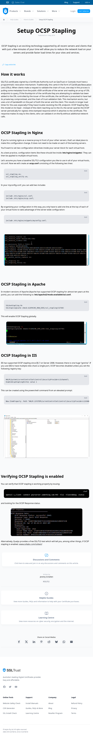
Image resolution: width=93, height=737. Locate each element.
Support (76, 2)
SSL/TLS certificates (10, 81)
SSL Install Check (10, 713)
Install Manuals (32, 703)
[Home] (4, 20)
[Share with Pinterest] (41, 642)
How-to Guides (29, 20)
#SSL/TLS (46, 582)
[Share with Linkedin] (34, 642)
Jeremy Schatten (46, 577)
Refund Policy (76, 703)
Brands (27, 11)
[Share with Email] (71, 642)
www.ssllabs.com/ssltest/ (30, 544)
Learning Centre (47, 617)
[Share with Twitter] (26, 642)
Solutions (41, 11)
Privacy (74, 708)
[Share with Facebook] (19, 642)
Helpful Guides (46, 598)
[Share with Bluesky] (56, 642)
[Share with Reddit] (49, 642)
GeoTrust (60, 81)
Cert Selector (84, 11)
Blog (66, 2)
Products (14, 11)
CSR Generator (9, 708)
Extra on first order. (74, 17)
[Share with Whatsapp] (64, 642)
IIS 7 (38, 363)
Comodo (72, 81)
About (50, 703)
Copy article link (10, 65)
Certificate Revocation (81, 84)
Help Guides (14, 20)
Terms (73, 713)
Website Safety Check (11, 703)
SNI (10, 365)
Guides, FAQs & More (34, 708)
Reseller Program (55, 713)
